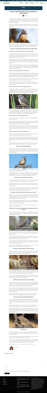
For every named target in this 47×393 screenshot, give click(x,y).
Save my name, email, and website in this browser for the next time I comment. (17, 371)
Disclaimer (27, 0)
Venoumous (32, 2)
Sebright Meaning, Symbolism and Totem (23, 378)
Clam (37, 2)
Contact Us (22, 0)
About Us (17, 0)
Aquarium (26, 2)
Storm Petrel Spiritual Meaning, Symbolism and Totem (26, 344)
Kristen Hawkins (26, 15)
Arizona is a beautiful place (16, 194)
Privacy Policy (32, 0)
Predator (41, 2)
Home (13, 0)
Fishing (21, 2)
